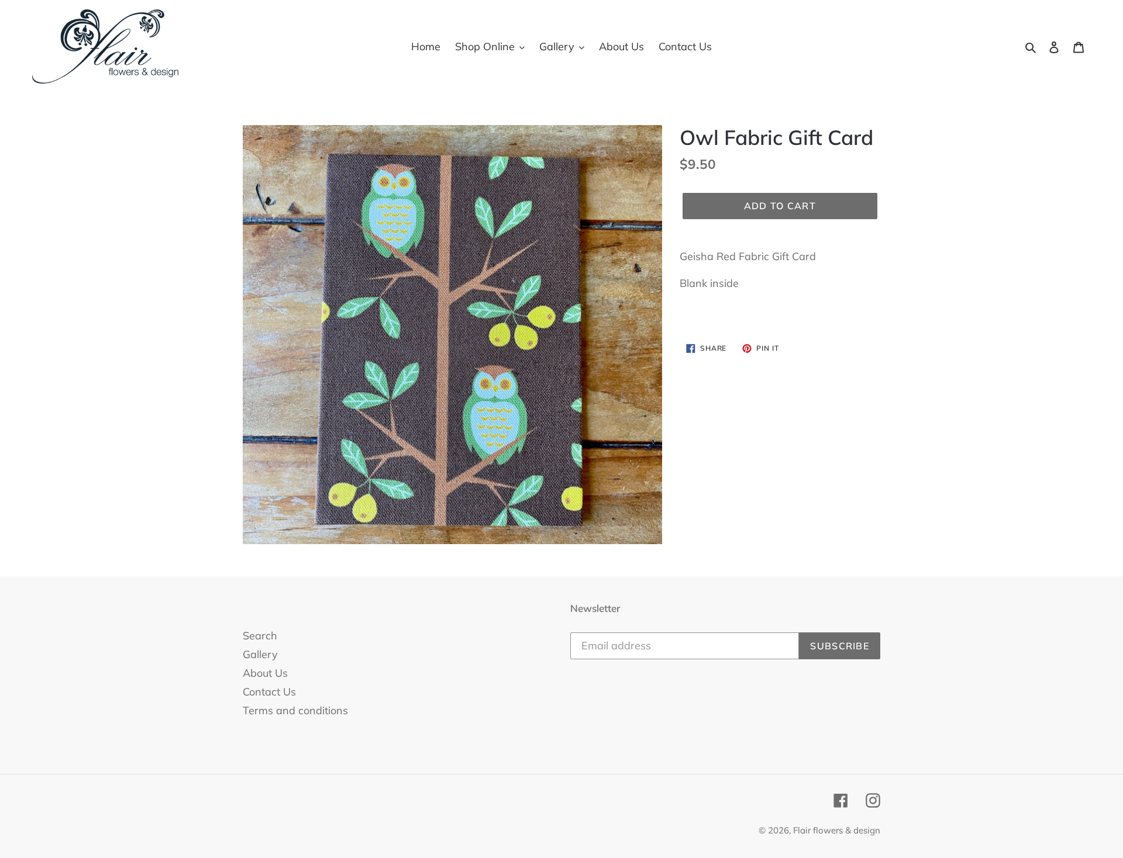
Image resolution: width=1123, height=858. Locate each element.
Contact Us (269, 691)
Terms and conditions (295, 710)
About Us (265, 673)
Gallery (260, 654)
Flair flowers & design (836, 830)
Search (260, 635)
